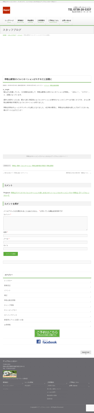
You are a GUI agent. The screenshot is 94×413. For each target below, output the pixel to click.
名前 (5, 232)
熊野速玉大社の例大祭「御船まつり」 (78, 173)
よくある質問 (51, 392)
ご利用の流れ (51, 385)
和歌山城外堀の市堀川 (39, 165)
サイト (5, 245)
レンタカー (8, 280)
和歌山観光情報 (54, 85)
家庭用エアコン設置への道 (13, 320)
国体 (18, 165)
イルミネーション (25, 165)
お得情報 (7, 325)
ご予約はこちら (74, 382)
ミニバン (5, 389)
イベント (46, 85)
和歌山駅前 (50, 165)
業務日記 (7, 285)
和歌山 (14, 165)
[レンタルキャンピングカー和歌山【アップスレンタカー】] (6, 11)
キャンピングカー (10, 310)
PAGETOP (85, 352)
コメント (7, 214)
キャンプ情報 (9, 305)
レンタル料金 (29, 382)
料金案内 (27, 385)
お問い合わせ (73, 385)
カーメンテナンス (10, 315)
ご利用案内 (50, 382)
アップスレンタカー (44, 407)
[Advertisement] (47, 57)
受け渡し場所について (54, 389)
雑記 (5, 295)
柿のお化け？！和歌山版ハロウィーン (15, 173)
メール (6, 239)
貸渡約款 (50, 399)
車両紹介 (5, 382)
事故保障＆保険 (52, 395)
